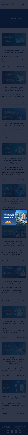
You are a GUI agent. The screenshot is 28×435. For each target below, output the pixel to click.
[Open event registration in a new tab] (7, 217)
